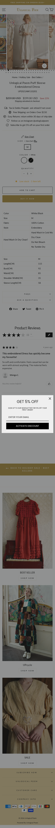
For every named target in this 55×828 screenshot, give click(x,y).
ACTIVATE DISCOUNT (27, 426)
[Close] (50, 398)
